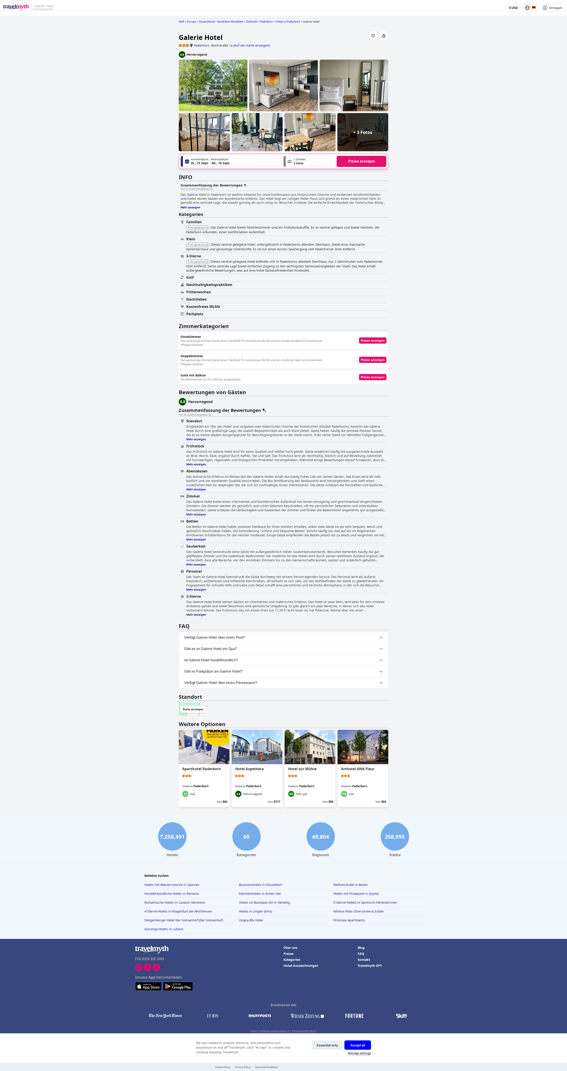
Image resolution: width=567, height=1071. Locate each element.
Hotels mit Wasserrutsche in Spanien (171, 885)
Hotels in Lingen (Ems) (255, 911)
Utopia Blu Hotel (251, 920)
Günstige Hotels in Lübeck (163, 929)
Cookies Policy (223, 1067)
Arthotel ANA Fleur (358, 768)
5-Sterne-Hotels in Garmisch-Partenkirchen (365, 902)
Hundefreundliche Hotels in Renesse (171, 893)
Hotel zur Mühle (302, 768)
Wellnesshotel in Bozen (350, 885)
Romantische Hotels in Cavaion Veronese (174, 902)
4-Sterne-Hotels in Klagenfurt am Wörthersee (178, 911)
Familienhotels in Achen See (260, 893)
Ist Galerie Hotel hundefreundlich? (211, 660)
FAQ (361, 954)
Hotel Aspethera (249, 768)
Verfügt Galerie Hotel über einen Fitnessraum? (220, 683)
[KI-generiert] (207, 228)
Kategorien (292, 959)
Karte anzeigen (193, 709)
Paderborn (202, 45)
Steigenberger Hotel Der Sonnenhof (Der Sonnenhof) (183, 920)
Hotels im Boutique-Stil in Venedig (264, 902)
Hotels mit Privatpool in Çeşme (356, 893)
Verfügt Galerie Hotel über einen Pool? (214, 637)
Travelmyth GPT (370, 965)
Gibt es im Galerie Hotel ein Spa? (210, 649)
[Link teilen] (383, 35)
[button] (309, 161)
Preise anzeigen (361, 161)
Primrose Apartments (349, 920)
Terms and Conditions (266, 1067)
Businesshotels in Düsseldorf (260, 885)
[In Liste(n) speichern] (373, 35)
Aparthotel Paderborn (201, 768)
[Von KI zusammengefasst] (211, 189)
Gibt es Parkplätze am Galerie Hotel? (213, 671)
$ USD (513, 8)
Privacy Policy (242, 1067)
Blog (361, 948)
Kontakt (364, 959)
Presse (288, 954)
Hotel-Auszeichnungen (301, 965)
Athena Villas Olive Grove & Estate (358, 911)
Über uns (290, 948)
